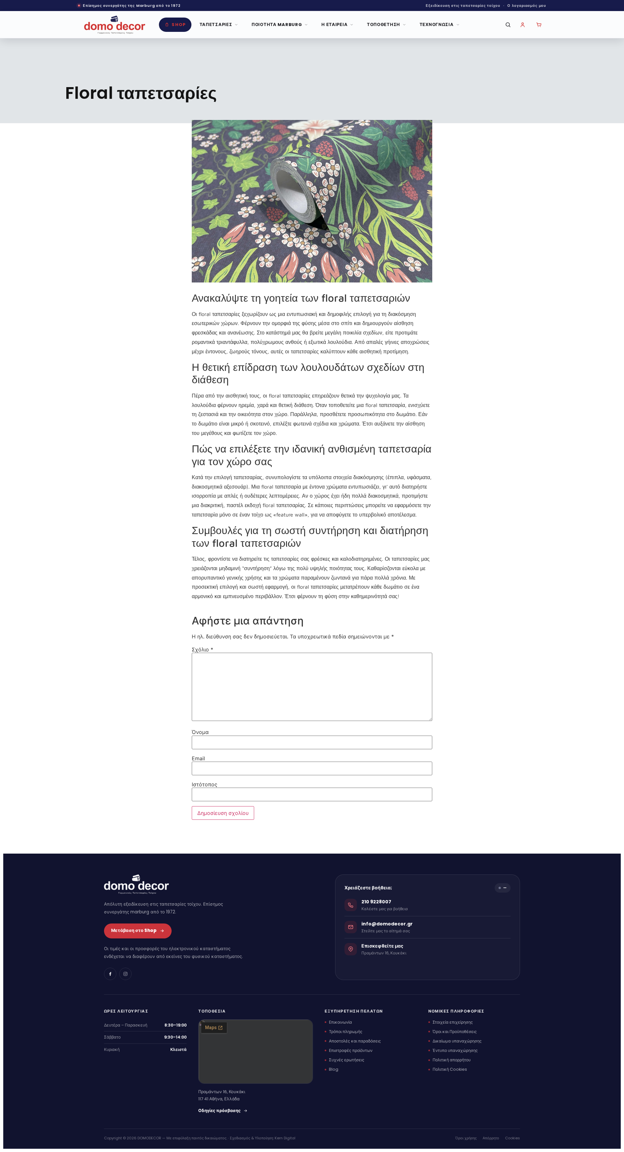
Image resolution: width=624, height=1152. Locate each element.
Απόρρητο (491, 1138)
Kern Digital (285, 1138)
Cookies (512, 1138)
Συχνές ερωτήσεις (346, 1060)
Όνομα (200, 732)
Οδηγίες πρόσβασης (219, 1110)
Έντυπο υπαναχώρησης (455, 1050)
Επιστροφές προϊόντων (350, 1050)
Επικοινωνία (340, 1022)
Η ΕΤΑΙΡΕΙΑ (334, 24)
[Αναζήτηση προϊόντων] (506, 25)
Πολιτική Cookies (450, 1069)
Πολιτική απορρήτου (452, 1060)
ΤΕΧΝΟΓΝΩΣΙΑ (437, 24)
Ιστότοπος (204, 784)
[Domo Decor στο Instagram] (125, 974)
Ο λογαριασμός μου (526, 5)
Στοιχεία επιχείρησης (453, 1022)
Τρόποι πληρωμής (345, 1031)
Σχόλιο (202, 649)
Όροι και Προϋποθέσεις (455, 1031)
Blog (333, 1069)
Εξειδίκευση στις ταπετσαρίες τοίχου (463, 5)
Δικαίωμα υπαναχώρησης (457, 1041)
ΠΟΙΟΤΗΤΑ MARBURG (277, 24)
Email (198, 758)
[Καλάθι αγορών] (539, 25)
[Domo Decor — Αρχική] (114, 25)
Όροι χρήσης (466, 1138)
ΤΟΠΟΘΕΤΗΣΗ (383, 24)
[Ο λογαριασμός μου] (522, 25)
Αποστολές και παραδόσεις (355, 1041)
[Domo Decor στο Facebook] (110, 974)
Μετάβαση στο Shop (134, 930)
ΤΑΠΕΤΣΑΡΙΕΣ (216, 24)
